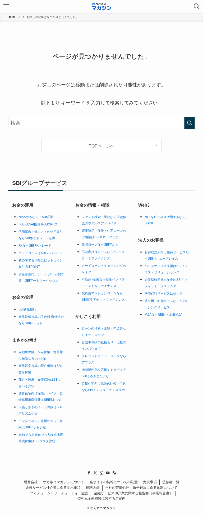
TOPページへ (101, 146)
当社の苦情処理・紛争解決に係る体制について (141, 488)
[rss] (114, 472)
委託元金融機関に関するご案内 (101, 498)
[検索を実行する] (189, 123)
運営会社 (31, 482)
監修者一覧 (170, 482)
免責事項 (150, 482)
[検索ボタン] (196, 6)
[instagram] (101, 472)
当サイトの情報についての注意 (114, 482)
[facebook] (88, 472)
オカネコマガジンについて (63, 482)
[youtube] (107, 472)
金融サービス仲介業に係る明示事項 (53, 488)
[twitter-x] (95, 472)
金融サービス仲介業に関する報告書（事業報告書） (133, 493)
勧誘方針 (93, 488)
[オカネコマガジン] (101, 6)
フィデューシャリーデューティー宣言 (59, 493)
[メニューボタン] (6, 6)
